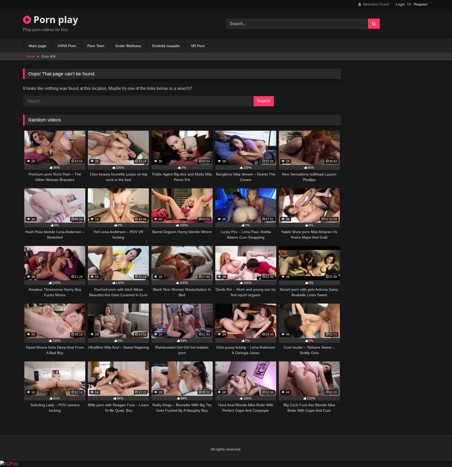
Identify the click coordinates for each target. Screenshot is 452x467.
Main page (37, 46)
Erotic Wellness (128, 46)
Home (30, 56)
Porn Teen (95, 46)
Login (400, 4)
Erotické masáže (166, 46)
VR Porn (198, 46)
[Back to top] (436, 451)
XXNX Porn (67, 46)
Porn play (54, 19)
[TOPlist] (9, 463)
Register (421, 4)
